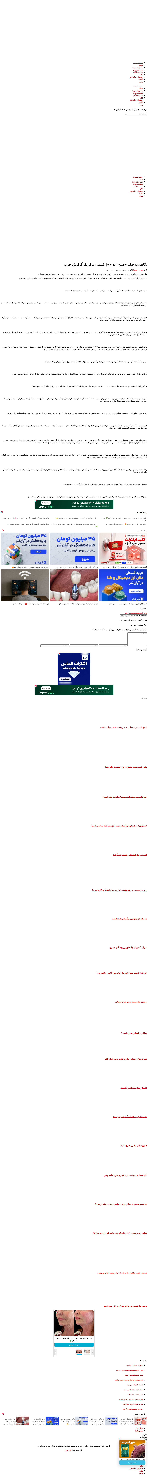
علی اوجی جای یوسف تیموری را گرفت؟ (133, 1409)
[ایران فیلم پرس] (88, 58)
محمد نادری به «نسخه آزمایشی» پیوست (130, 1116)
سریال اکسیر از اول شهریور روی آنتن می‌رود (128, 947)
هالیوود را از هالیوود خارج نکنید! (134, 1145)
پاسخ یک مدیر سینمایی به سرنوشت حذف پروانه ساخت (123, 727)
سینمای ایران (130, 613)
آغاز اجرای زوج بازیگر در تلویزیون (134, 1365)
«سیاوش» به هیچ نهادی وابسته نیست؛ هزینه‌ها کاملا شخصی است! (119, 825)
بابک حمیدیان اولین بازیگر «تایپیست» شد (129, 918)
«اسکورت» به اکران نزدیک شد (134, 1087)
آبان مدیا (68, 1450)
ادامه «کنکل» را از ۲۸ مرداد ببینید (134, 1385)
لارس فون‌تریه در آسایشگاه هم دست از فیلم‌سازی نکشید (129, 1380)
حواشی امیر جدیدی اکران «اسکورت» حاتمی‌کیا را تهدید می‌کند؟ (120, 1233)
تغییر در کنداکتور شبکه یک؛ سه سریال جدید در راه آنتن (129, 1370)
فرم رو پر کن (74, 1345)
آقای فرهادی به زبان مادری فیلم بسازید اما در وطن (125, 1175)
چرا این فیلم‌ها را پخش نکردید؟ (134, 1033)
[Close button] (145, 1438)
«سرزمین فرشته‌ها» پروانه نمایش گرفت (130, 854)
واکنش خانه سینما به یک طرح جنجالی (131, 1001)
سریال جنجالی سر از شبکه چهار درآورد (133, 1389)
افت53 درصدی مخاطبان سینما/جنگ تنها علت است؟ (124, 796)
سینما (135, 270)
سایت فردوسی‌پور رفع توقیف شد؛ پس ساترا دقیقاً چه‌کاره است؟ (119, 890)
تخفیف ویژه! (132, 1463)
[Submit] (126, 114)
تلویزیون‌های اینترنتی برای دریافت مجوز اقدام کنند (126, 1058)
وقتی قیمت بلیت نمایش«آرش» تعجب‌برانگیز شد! (126, 767)
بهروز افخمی (143, 613)
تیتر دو (141, 270)
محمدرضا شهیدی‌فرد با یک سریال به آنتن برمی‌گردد (125, 1305)
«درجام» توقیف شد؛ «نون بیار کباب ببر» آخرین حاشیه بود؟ (122, 972)
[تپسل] (36, 501)
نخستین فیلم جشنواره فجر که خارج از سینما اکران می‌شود (122, 1272)
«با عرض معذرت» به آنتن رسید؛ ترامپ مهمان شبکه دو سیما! (121, 1204)
